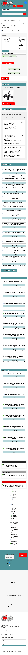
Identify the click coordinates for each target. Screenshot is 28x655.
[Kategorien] (25, 2)
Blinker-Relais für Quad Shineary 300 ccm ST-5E (14, 317)
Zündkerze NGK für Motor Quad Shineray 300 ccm (14, 298)
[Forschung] (24, 14)
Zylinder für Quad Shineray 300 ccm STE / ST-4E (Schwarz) (14, 265)
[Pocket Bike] (14, 504)
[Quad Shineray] (14, 518)
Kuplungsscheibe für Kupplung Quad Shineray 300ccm (14, 389)
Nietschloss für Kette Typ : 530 (14, 378)
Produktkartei (5, 78)
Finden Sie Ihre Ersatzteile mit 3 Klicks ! (15, 476)
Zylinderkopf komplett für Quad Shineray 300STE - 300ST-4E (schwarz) (14, 257)
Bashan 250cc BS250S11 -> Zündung (12, 150)
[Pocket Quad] (14, 515)
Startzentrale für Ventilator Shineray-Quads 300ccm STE (14, 361)
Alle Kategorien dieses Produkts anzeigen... (14, 118)
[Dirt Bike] (14, 508)
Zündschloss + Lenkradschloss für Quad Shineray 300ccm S (14, 340)
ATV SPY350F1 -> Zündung (10, 124)
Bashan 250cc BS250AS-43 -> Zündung (12, 151)
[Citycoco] (14, 511)
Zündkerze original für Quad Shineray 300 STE (14, 307)
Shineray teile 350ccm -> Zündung (11, 130)
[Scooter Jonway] (14, 539)
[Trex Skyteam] (14, 532)
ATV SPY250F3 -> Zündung (10, 126)
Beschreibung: (5, 35)
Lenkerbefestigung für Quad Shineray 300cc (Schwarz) (14, 193)
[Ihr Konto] (18, 5)
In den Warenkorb (9, 63)
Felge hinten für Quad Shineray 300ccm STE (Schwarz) (14, 238)
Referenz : (4, 53)
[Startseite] (1, 20)
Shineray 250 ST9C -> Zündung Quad (12, 136)
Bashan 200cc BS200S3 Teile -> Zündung (13, 154)
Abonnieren (9, 560)
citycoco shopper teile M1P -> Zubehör (12, 155)
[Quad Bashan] (14, 522)
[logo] (7, 3)
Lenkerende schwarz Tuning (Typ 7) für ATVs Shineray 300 (14, 219)
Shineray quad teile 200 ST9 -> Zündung (12, 140)
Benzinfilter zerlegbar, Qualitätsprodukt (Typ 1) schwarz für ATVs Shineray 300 (14, 229)
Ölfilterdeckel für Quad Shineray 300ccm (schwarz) (14, 247)
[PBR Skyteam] (14, 529)
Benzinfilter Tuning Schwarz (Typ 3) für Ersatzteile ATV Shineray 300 (14, 203)
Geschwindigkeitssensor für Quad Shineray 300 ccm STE (14, 442)
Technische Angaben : (8, 104)
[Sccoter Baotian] (14, 543)
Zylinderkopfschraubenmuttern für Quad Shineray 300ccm (14, 453)
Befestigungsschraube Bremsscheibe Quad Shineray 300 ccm (14, 421)
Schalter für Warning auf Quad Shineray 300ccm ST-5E (14, 350)
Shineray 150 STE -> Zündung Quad (11, 143)
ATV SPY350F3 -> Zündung (10, 123)
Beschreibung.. (6, 50)
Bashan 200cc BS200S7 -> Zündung (11, 152)
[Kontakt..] (21, 5)
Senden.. (23, 555)
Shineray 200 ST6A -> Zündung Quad (12, 142)
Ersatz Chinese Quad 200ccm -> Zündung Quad (14, 122)
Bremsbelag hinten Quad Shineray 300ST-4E (14, 398)
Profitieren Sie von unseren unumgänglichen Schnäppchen (14, 486)
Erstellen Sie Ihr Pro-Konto (11, 466)
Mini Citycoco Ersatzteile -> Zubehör (11, 156)
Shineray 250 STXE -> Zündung (10, 134)
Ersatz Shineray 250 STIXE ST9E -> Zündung (13, 135)
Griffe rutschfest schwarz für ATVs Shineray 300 (14, 210)
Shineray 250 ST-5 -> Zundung (10, 128)
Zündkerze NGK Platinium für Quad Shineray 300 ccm (14, 287)
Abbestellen (9, 563)
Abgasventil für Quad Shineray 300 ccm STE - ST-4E (14, 431)
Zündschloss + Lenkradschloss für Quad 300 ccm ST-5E (14, 328)
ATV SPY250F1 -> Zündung (10, 127)
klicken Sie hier (14, 582)
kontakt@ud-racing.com (8, 630)
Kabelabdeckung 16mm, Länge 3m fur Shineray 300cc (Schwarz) (14, 185)
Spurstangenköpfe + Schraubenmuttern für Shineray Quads (14, 409)
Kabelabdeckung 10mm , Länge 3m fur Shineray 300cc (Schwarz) (14, 175)
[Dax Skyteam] (14, 525)
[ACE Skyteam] (14, 536)
